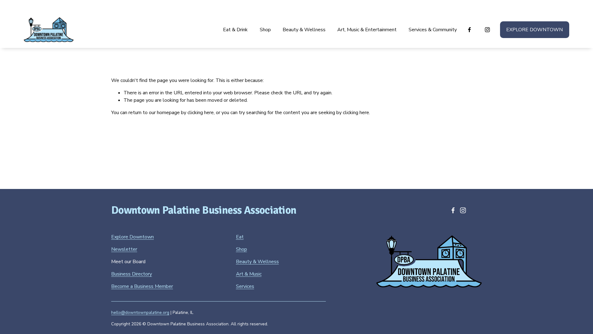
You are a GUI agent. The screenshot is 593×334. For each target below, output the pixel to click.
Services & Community (433, 29)
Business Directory (131, 274)
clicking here (200, 112)
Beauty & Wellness (304, 29)
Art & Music (249, 274)
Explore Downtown (534, 29)
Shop (265, 29)
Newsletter (124, 249)
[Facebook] (469, 30)
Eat (240, 236)
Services (245, 286)
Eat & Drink (235, 29)
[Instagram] (487, 30)
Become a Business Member (142, 286)
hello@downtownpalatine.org (140, 312)
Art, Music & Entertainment (367, 29)
